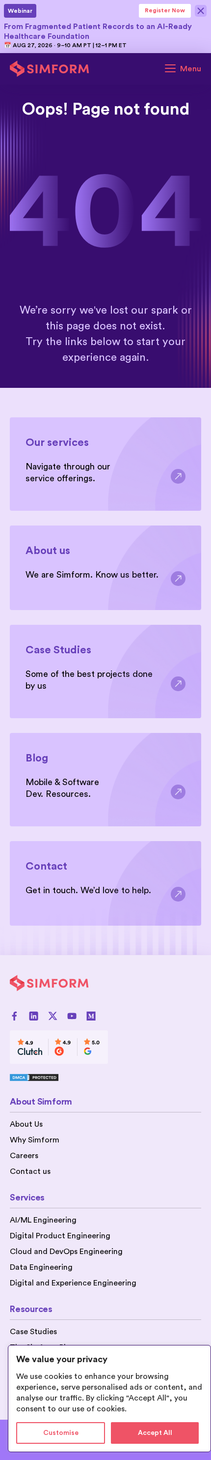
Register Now (165, 10)
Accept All (155, 1433)
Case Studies (33, 1332)
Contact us (30, 1171)
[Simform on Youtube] (72, 1016)
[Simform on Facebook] (14, 1016)
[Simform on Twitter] (52, 1016)
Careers (24, 1156)
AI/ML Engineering (43, 1220)
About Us (26, 1124)
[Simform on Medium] (91, 1016)
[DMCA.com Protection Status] (59, 1077)
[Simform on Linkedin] (33, 1016)
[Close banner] (201, 11)
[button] (183, 68)
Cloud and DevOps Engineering (66, 1252)
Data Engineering (41, 1267)
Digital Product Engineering (60, 1236)
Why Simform (34, 1140)
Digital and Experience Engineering (73, 1283)
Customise (61, 1433)
